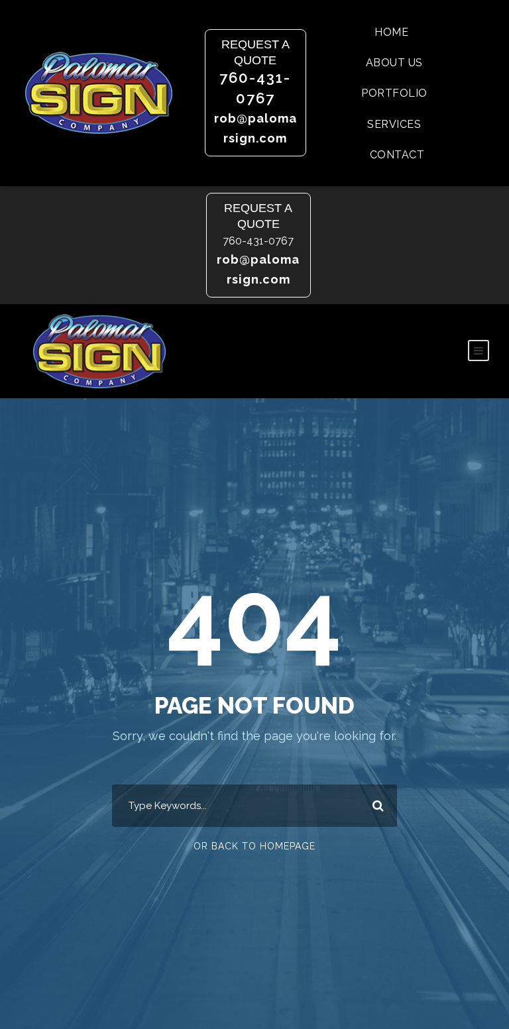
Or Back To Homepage (254, 846)
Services (394, 124)
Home (391, 32)
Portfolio (394, 93)
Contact (397, 154)
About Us (394, 62)
